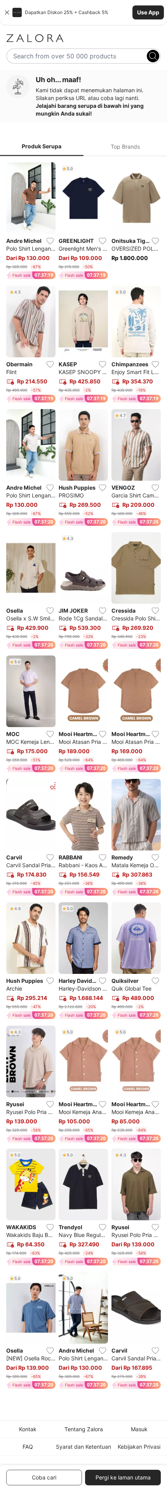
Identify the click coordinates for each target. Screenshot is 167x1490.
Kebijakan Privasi (139, 1446)
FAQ (28, 1446)
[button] (83, 12)
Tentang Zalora (83, 1429)
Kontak (28, 1429)
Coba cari (44, 1477)
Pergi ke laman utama (123, 1477)
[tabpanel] (83, 777)
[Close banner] (7, 12)
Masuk (139, 1429)
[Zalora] (83, 38)
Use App (148, 12)
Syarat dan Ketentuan (83, 1446)
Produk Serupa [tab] (41, 146)
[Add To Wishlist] (50, 241)
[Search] (153, 56)
